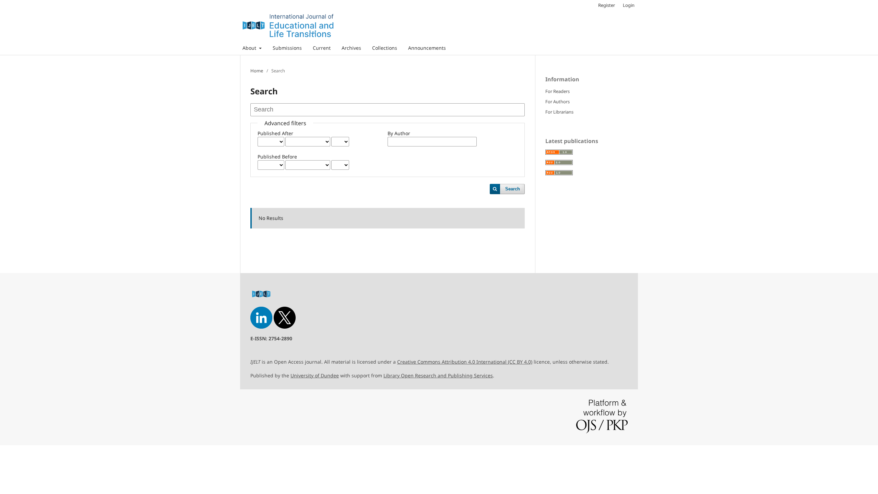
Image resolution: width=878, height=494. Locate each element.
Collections (384, 48)
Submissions (287, 48)
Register (606, 5)
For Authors (557, 101)
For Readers (557, 91)
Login (628, 5)
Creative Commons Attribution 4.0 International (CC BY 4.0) (464, 361)
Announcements (427, 48)
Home (256, 71)
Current (322, 48)
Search (512, 188)
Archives (351, 48)
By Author (399, 133)
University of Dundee (314, 375)
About (250, 48)
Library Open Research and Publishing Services (438, 375)
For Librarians (559, 112)
